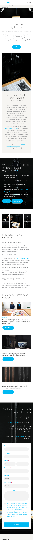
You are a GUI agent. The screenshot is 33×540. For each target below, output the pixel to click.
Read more (8, 327)
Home (3, 5)
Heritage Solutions (12, 5)
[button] (13, 463)
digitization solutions (11, 128)
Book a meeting (13, 422)
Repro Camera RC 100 (22, 258)
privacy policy (22, 513)
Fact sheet (17, 201)
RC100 (16, 46)
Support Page (20, 436)
